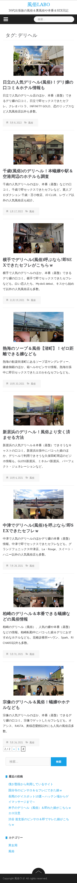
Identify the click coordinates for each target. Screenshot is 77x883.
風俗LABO (38, 4)
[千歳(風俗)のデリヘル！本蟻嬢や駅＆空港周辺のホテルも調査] (38, 149)
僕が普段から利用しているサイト (30, 784)
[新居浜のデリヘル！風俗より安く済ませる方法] (38, 410)
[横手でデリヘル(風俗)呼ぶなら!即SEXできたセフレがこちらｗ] (38, 238)
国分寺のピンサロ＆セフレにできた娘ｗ (35, 790)
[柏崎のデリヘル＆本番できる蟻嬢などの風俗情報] (38, 592)
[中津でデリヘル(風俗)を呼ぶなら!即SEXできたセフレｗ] (38, 504)
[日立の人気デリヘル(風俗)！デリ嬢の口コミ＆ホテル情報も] (38, 60)
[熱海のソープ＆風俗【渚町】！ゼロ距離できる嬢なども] (38, 326)
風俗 (30, 122)
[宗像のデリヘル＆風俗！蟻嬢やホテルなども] (38, 680)
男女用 (12, 845)
